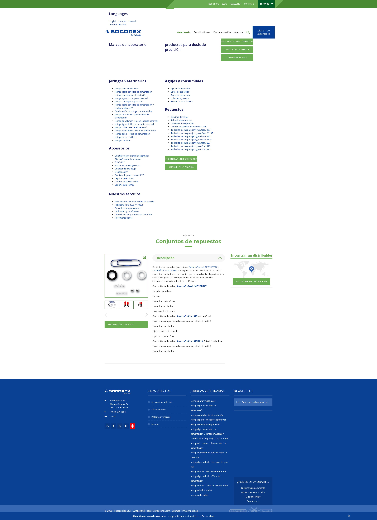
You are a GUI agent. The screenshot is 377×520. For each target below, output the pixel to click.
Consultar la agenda (237, 49)
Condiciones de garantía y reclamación (133, 214)
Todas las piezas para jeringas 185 (192, 133)
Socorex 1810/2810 (164, 270)
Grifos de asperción (180, 91)
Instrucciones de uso (161, 402)
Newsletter (235, 3)
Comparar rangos (237, 57)
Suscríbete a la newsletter (255, 402)
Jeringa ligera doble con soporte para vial (134, 124)
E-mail (112, 416)
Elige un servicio (253, 496)
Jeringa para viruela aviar (126, 88)
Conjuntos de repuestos (182, 123)
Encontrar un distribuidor (237, 41)
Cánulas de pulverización (126, 181)
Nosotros (214, 3)
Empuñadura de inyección (127, 165)
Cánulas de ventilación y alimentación (188, 126)
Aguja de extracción (180, 95)
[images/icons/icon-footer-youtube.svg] (126, 426)
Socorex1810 (187, 316)
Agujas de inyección (180, 88)
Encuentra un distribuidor (253, 492)
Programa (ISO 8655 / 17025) (129, 204)
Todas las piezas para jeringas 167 (190, 129)
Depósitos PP (121, 171)
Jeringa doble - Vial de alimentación (131, 127)
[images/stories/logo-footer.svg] (117, 393)
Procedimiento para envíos (127, 208)
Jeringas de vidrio (123, 140)
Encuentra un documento (253, 487)
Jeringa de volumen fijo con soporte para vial (136, 120)
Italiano (113, 24)
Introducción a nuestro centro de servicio (134, 201)
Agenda (238, 32)
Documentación (222, 32)
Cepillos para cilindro (124, 178)
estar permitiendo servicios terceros (184, 516)
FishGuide (120, 162)
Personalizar (208, 516)
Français (122, 21)
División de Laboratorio (263, 32)
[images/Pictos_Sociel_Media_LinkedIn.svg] (107, 426)
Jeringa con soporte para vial (128, 101)
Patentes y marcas (161, 416)
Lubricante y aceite (180, 98)
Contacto (249, 3)
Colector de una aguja (125, 168)
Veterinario (183, 32)
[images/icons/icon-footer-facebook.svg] (113, 426)
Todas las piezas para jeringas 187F (191, 139)
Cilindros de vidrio (179, 117)
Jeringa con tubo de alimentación (130, 95)
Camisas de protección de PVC (129, 175)
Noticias (155, 424)
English (113, 21)
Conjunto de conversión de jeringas (132, 155)
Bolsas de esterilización (182, 101)
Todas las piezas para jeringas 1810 (190, 146)
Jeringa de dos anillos (125, 137)
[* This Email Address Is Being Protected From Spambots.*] (158, 510)
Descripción (166, 258)
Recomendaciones (124, 217)
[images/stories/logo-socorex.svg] (123, 32)
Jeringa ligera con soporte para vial (131, 98)
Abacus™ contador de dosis (128, 159)
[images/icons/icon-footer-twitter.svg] (119, 426)
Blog (224, 3)
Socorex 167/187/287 (203, 267)
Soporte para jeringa (124, 184)
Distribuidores (202, 32)
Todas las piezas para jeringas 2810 (190, 149)
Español (122, 24)
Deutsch (132, 21)
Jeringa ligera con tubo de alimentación (133, 91)
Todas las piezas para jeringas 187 (190, 136)
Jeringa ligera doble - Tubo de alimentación (135, 130)
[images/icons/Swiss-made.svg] (132, 426)
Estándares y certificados (127, 211)
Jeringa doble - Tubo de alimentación (132, 133)
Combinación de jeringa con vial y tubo (133, 111)
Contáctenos (253, 501)
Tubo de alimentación (181, 120)
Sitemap (176, 510)
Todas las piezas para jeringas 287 (190, 142)
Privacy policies (190, 510)
